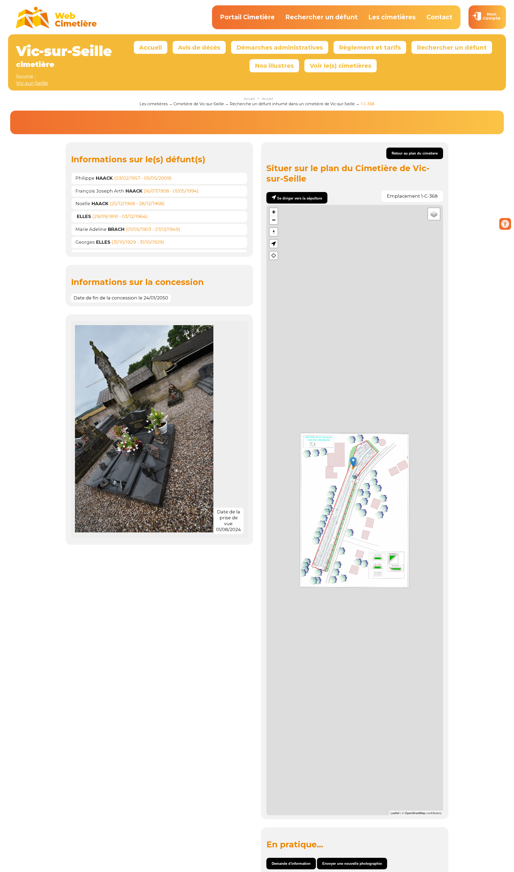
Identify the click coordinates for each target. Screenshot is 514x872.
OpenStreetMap (415, 813)
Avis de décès (199, 47)
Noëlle (91, 203)
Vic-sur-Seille (32, 83)
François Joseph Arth (108, 191)
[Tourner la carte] (274, 232)
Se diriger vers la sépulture (299, 198)
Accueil (150, 47)
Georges (92, 242)
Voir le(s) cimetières (340, 65)
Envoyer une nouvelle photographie (352, 864)
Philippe (94, 178)
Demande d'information (291, 864)
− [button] (273, 220)
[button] (274, 244)
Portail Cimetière (247, 17)
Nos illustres (274, 65)
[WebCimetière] (56, 27)
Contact (439, 17)
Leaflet (395, 813)
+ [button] (273, 212)
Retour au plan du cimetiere (415, 153)
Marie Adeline (99, 229)
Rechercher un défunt (321, 17)
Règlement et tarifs (370, 47)
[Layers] (434, 214)
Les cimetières (392, 17)
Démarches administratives (279, 47)
